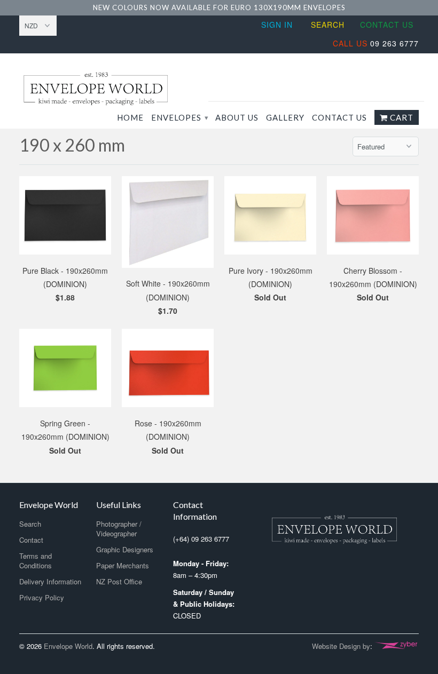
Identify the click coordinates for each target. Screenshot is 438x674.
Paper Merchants (122, 565)
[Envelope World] (111, 88)
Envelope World (68, 646)
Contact (31, 540)
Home (130, 117)
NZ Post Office (119, 581)
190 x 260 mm (72, 144)
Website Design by (341, 646)
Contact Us (386, 24)
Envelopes (179, 117)
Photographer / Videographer (119, 528)
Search (328, 24)
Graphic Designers (124, 549)
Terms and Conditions (35, 560)
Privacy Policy (41, 597)
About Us (237, 117)
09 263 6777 (376, 43)
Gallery (285, 117)
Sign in (277, 24)
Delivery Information (50, 581)
